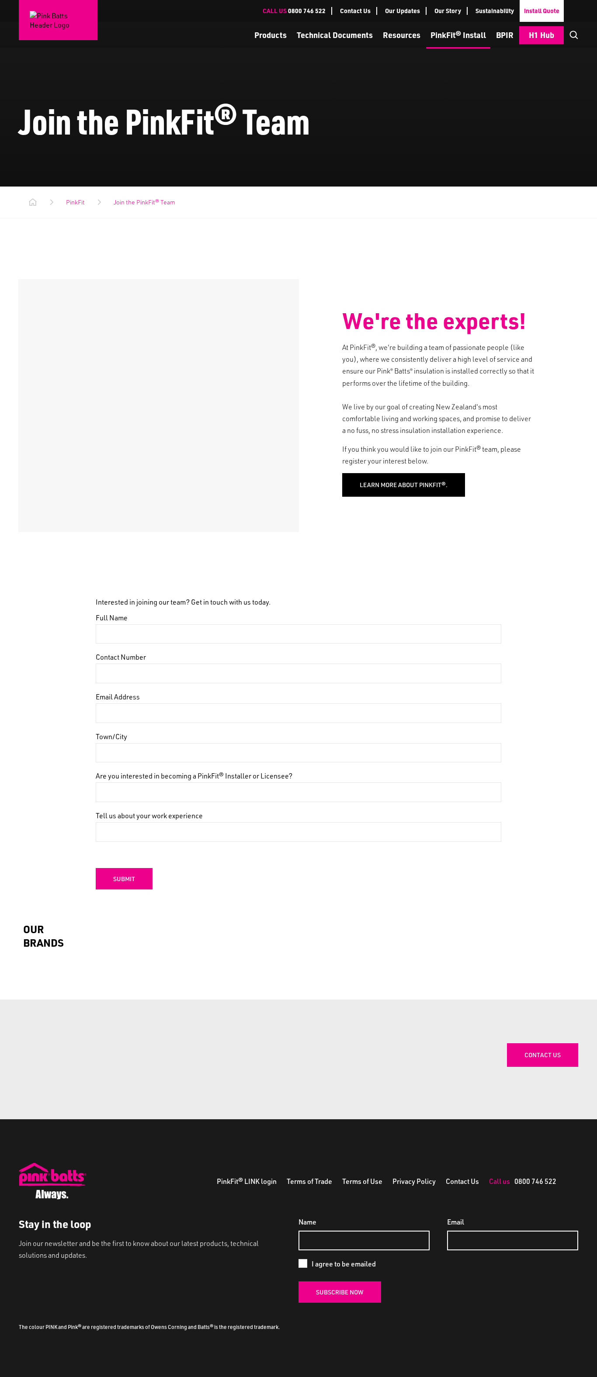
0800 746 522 (294, 11)
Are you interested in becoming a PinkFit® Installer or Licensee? (194, 775)
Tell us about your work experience (149, 815)
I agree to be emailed (344, 1263)
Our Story (447, 11)
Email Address (118, 696)
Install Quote (541, 11)
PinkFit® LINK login (247, 1181)
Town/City (111, 736)
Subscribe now (340, 1292)
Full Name (112, 617)
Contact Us (355, 11)
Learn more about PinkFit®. (404, 485)
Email (455, 1221)
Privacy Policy (414, 1181)
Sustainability (495, 11)
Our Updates (402, 11)
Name (307, 1221)
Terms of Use (363, 1181)
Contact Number (121, 656)
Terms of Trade (310, 1181)
